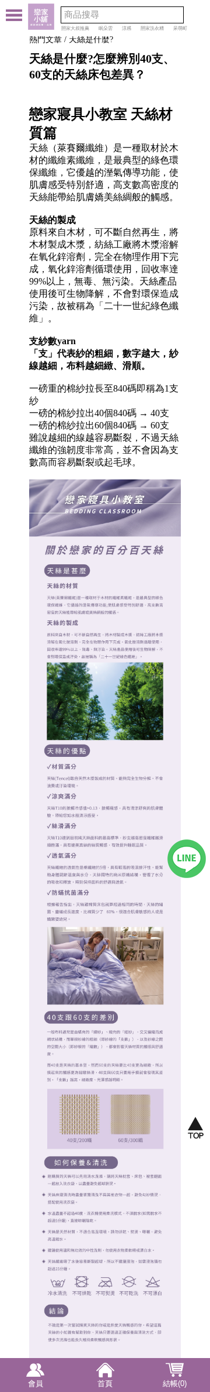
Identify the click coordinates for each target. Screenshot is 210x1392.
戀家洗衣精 (152, 28)
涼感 (126, 28)
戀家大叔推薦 (75, 28)
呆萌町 (180, 28)
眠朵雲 (106, 28)
